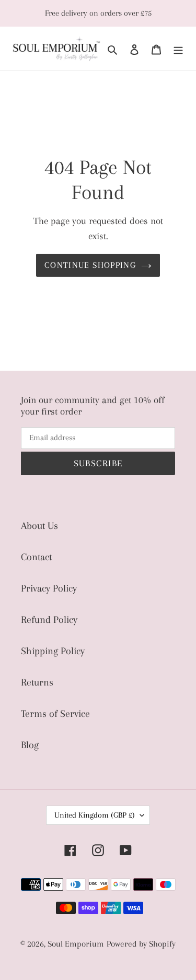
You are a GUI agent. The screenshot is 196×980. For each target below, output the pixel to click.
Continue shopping (90, 265)
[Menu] (178, 49)
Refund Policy (49, 619)
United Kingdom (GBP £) (94, 815)
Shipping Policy (53, 651)
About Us (39, 526)
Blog (30, 745)
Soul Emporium (76, 944)
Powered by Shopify (141, 944)
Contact (36, 557)
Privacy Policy (49, 588)
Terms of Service (55, 713)
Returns (37, 682)
